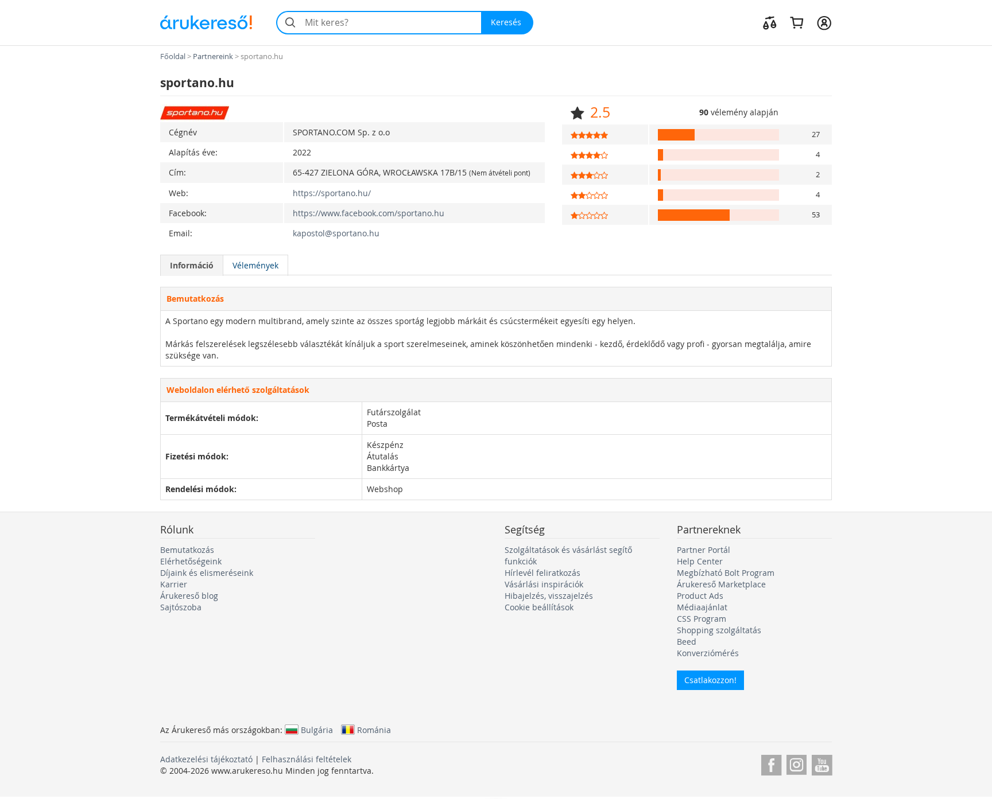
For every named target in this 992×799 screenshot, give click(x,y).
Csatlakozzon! (710, 680)
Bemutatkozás (187, 549)
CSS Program (701, 618)
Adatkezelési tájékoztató (206, 759)
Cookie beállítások (539, 607)
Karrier (173, 584)
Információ (192, 265)
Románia (374, 729)
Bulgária (317, 729)
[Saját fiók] (824, 22)
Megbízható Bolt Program (725, 572)
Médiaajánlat (702, 607)
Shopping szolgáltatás (719, 630)
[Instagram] (796, 763)
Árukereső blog (189, 595)
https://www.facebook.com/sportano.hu (368, 213)
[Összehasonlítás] (770, 22)
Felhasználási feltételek (306, 759)
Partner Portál (703, 549)
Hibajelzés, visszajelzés (549, 595)
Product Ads (700, 595)
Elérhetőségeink (191, 561)
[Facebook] (771, 763)
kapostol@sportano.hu (336, 233)
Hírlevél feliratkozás (542, 572)
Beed (686, 641)
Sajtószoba (181, 607)
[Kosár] (796, 22)
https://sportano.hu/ (332, 193)
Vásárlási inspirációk (544, 584)
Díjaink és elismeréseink (206, 572)
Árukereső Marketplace (721, 584)
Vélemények (255, 265)
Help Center (700, 561)
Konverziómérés (708, 653)
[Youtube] (822, 763)
